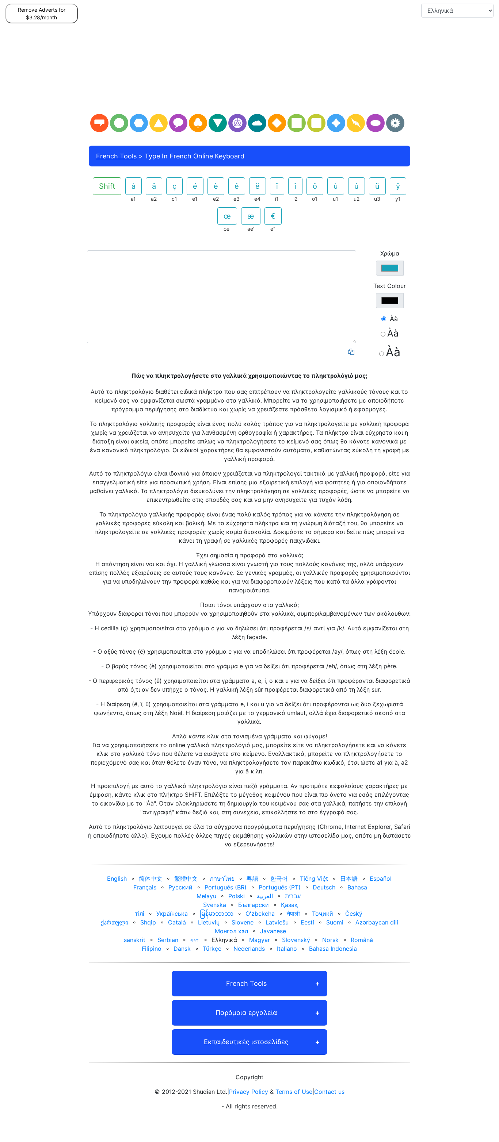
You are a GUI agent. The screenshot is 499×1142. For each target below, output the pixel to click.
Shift (107, 186)
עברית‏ (293, 896)
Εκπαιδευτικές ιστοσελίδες (246, 1042)
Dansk (182, 948)
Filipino (151, 948)
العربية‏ (265, 896)
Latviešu (277, 922)
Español (381, 878)
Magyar (259, 939)
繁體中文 (186, 878)
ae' (250, 229)
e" (272, 229)
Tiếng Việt (314, 878)
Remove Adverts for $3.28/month (41, 13)
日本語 (349, 878)
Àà (394, 319)
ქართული (114, 922)
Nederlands (249, 948)
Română (362, 939)
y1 (398, 199)
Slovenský (296, 939)
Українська (172, 913)
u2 (356, 199)
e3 (236, 199)
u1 (335, 199)
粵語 (252, 878)
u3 (377, 199)
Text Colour (389, 285)
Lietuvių (209, 922)
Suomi (334, 922)
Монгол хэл (231, 931)
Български (253, 904)
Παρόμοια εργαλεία (246, 1012)
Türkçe (212, 948)
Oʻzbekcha (260, 913)
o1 (314, 199)
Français (144, 887)
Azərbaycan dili (376, 922)
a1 (133, 199)
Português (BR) (226, 887)
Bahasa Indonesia (333, 948)
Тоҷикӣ (322, 913)
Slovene (243, 922)
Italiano (287, 948)
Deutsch (324, 887)
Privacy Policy (248, 1091)
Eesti (307, 922)
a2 (154, 199)
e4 (257, 199)
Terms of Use (293, 1091)
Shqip (148, 922)
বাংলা (194, 939)
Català (177, 922)
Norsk (330, 939)
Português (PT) (280, 887)
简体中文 (150, 878)
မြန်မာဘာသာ (216, 913)
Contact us (329, 1091)
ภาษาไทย (222, 878)
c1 (174, 199)
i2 (295, 199)
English (117, 878)
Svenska (214, 904)
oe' (227, 229)
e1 (195, 199)
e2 (216, 199)
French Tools (116, 156)
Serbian (167, 939)
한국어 (279, 878)
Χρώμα (389, 253)
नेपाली (293, 913)
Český (353, 913)
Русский (180, 887)
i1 (277, 199)
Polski (236, 896)
